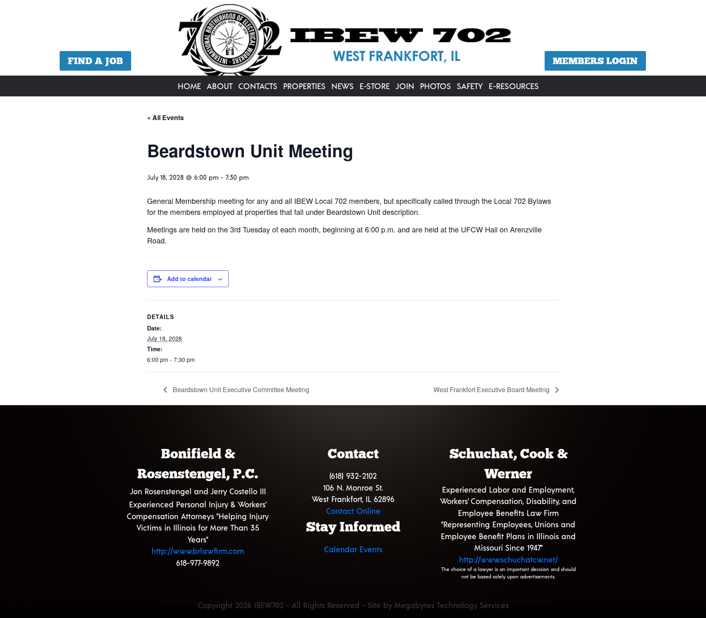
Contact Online (353, 510)
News (342, 86)
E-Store (375, 86)
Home (189, 86)
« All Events (165, 117)
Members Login (595, 61)
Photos (435, 86)
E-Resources (514, 86)
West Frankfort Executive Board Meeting (492, 389)
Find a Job (95, 61)
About (219, 86)
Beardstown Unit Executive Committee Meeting (240, 389)
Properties (304, 86)
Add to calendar (189, 278)
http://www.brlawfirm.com (198, 551)
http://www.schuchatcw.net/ (508, 559)
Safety (470, 86)
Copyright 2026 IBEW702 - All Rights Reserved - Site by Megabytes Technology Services (353, 605)
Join (404, 86)
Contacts (257, 86)
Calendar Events (353, 549)
